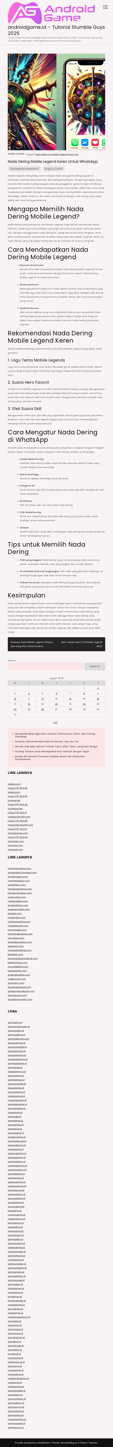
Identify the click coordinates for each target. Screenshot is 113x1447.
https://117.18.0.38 (17, 820)
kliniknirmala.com (17, 962)
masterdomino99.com (20, 825)
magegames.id (16, 1304)
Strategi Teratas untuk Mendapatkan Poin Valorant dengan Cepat (52, 751)
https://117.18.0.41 (17, 812)
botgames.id (15, 1296)
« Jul (55, 722)
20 (56, 704)
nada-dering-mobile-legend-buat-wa (56, 154)
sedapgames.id (16, 1096)
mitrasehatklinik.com (19, 950)
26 (42, 709)
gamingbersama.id (18, 1038)
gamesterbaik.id (17, 1083)
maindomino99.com (19, 816)
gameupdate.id (16, 1198)
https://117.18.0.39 (17, 796)
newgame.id (14, 1210)
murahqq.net (15, 808)
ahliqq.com (14, 792)
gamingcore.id (16, 1407)
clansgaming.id (16, 1247)
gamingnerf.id (16, 1235)
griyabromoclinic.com (20, 999)
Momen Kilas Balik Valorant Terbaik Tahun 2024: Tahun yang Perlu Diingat (56, 746)
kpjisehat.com (16, 946)
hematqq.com (16, 841)
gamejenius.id (15, 1124)
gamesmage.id (16, 1280)
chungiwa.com (16, 938)
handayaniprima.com (20, 889)
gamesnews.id (16, 1178)
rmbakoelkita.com (18, 901)
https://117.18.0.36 (17, 788)
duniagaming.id (16, 1043)
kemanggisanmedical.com (23, 958)
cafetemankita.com (19, 921)
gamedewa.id (15, 1120)
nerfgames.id (15, 1292)
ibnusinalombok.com (19, 987)
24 (15, 709)
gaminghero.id (16, 1403)
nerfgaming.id (16, 1259)
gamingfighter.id (17, 1268)
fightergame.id (16, 1362)
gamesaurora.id (16, 1157)
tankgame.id (15, 1382)
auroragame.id (16, 1206)
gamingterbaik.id (17, 1047)
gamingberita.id (17, 1145)
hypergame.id (15, 1374)
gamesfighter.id (17, 1276)
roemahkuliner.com (19, 880)
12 (43, 698)
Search (12, 660)
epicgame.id (15, 1366)
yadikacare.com (17, 979)
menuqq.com (15, 849)
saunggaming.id (17, 1055)
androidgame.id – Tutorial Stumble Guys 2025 (56, 30)
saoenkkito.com (17, 884)
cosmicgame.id (16, 1214)
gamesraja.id (15, 1067)
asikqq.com (14, 784)
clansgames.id (16, 1288)
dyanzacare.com (17, 995)
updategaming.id (17, 1165)
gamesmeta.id (16, 1272)
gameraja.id (14, 1116)
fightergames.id (17, 1300)
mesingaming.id (17, 1419)
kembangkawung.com (20, 934)
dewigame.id (15, 1128)
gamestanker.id (16, 1390)
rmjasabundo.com (18, 925)
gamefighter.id (16, 1337)
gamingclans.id (16, 1243)
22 (84, 704)
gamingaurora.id (17, 1141)
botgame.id (14, 1353)
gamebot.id (14, 1341)
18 (29, 704)
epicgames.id (15, 1308)
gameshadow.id (16, 1108)
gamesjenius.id (16, 1079)
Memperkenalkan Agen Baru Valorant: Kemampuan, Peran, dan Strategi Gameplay (55, 735)
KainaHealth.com (17, 970)
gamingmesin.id (17, 1398)
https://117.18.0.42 (17, 804)
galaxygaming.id (17, 1153)
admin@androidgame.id (24, 168)
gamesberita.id (16, 1173)
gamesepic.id (15, 1284)
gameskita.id (15, 1022)
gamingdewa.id (16, 1034)
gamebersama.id (17, 1104)
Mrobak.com (15, 913)
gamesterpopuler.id (19, 1026)
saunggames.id (16, 1092)
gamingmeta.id (16, 1255)
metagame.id (15, 1358)
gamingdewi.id (16, 1030)
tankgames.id (15, 1313)
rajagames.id (15, 1112)
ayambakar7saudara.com (22, 872)
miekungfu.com (17, 917)
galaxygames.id (16, 1182)
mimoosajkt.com (17, 929)
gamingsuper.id (16, 1423)
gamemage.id (16, 1345)
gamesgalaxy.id (16, 1161)
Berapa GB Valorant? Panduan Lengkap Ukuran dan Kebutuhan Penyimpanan (50, 758)
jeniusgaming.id (16, 1051)
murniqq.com (15, 845)
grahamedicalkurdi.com (21, 991)
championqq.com (18, 833)
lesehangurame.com (19, 868)
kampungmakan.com (20, 893)
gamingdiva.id (16, 1415)
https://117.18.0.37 (17, 829)
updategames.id (17, 1186)
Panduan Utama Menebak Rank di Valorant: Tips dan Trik (46, 741)
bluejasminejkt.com (19, 909)
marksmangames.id (19, 1317)
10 (15, 698)
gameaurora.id (16, 1190)
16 (98, 698)
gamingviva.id (15, 1427)
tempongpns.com (18, 876)
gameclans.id (15, 1329)
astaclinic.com (16, 983)
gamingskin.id (15, 1239)
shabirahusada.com (19, 974)
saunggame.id (16, 1133)
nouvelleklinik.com (18, 966)
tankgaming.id (16, 1386)
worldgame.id (15, 1227)
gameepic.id (15, 1349)
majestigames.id (17, 1100)
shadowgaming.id (18, 1059)
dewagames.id (16, 1088)
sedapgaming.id (17, 1071)
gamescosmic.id (17, 1169)
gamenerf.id (15, 1325)
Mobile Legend (16, 153)
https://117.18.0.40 (18, 837)
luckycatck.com (17, 897)
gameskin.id (14, 1321)
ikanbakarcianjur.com (20, 942)
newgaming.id (15, 1149)
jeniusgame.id (15, 1231)
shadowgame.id (16, 1137)
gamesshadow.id (17, 1063)
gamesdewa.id (16, 1075)
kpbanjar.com (15, 954)
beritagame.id (16, 1223)
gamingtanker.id (17, 1263)
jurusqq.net (14, 800)
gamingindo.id (16, 1411)
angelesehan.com (18, 905)
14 (70, 698)
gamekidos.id (15, 1394)
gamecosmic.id (16, 1194)
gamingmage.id (16, 1251)
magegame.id (16, 1370)
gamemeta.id (15, 1333)
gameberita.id (16, 1202)
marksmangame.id (18, 1378)
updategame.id (16, 1218)
